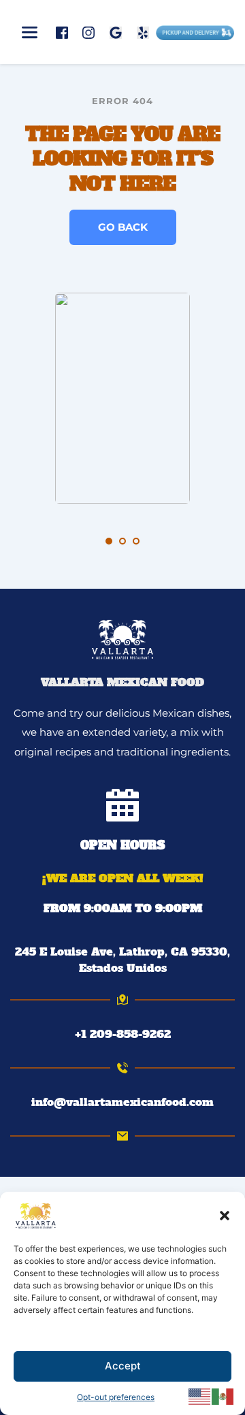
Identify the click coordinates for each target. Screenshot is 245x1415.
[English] (200, 1396)
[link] (122, 959)
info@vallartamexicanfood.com (122, 1101)
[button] (224, 1215)
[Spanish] (223, 1396)
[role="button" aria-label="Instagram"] (88, 32)
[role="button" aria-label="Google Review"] (116, 32)
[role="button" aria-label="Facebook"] (62, 32)
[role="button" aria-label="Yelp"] (143, 32)
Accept (123, 1365)
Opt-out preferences (115, 1397)
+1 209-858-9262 (123, 1033)
